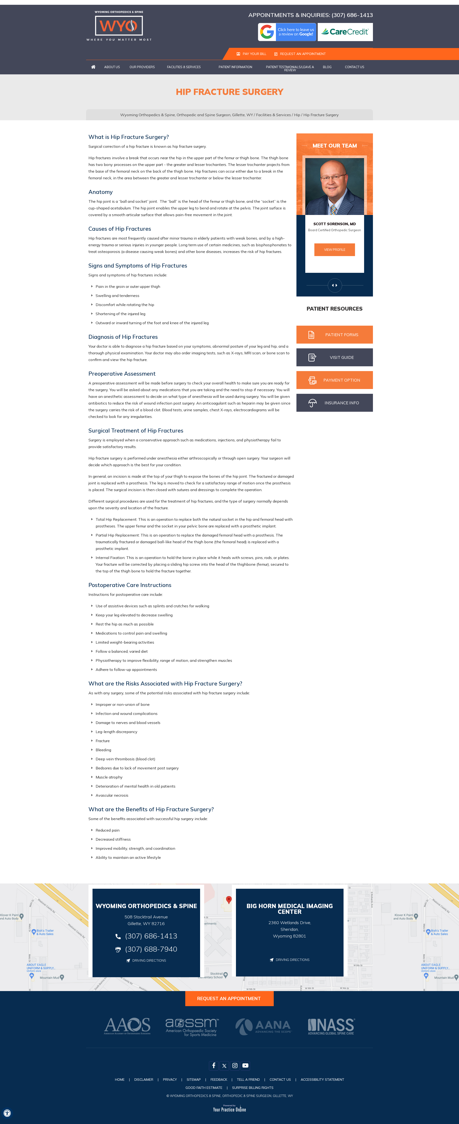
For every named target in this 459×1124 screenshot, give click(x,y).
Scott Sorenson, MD (334, 224)
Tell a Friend (248, 1079)
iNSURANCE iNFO (342, 402)
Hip (297, 114)
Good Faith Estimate (204, 1088)
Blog (327, 67)
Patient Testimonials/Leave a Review (290, 68)
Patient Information (235, 67)
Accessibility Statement (322, 1079)
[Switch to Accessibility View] (7, 1113)
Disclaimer (143, 1079)
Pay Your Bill (254, 54)
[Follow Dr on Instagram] (234, 1065)
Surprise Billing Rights (252, 1088)
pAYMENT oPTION (341, 380)
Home (93, 67)
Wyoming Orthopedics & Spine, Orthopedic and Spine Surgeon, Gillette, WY (186, 114)
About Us (112, 67)
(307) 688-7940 (151, 949)
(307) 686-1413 (352, 14)
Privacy (170, 1079)
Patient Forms (341, 334)
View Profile (334, 250)
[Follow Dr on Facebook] (213, 1065)
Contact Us (354, 67)
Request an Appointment (302, 54)
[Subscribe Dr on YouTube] (245, 1065)
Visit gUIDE (342, 357)
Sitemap (194, 1079)
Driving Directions (149, 960)
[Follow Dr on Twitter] (224, 1065)
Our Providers (142, 67)
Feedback (219, 1079)
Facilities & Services (184, 67)
